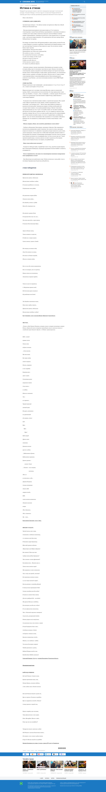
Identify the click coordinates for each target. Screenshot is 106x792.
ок (34, 754)
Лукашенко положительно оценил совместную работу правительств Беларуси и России (78, 137)
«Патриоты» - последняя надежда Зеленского (84, 770)
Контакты (47, 778)
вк (26, 754)
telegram (48, 754)
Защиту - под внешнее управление (28, 770)
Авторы (52, 778)
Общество (21, 5)
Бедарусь (24, 750)
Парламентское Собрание (76, 37)
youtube (41, 754)
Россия (28, 750)
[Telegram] (62, 748)
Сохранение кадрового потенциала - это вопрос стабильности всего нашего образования (79, 107)
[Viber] (63, 748)
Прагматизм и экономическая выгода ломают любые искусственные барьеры (78, 95)
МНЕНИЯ (71, 91)
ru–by (56, 754)
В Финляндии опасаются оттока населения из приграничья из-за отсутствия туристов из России (78, 167)
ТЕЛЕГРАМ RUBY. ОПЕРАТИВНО (76, 127)
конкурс (32, 750)
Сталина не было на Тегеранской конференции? (79, 117)
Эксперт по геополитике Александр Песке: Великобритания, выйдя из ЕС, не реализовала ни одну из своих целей (77, 73)
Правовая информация (61, 778)
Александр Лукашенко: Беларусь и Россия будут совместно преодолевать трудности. (78, 131)
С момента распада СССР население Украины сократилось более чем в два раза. (78, 154)
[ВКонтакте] (59, 748)
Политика (72, 58)
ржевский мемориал (41, 750)
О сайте (41, 778)
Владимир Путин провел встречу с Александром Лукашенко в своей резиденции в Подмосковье (78, 143)
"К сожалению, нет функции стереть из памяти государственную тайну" (77, 173)
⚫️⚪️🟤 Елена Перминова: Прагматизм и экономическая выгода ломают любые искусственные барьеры (77, 184)
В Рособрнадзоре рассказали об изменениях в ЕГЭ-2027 (77, 26)
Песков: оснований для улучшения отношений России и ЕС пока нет (78, 149)
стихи (36, 750)
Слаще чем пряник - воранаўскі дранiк (69, 770)
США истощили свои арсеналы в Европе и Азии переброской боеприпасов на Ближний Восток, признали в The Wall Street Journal (78, 160)
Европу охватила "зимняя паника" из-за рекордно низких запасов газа (78, 179)
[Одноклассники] (60, 748)
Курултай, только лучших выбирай (78, 50)
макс (63, 754)
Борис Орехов (34, 5)
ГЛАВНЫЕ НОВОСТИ (75, 5)
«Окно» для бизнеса (41, 769)
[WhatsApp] (65, 748)
